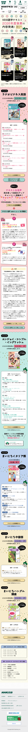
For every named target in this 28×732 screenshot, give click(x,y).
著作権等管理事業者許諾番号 (7, 705)
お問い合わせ (19, 705)
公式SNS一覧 (21, 696)
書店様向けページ (11, 696)
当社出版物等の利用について (7, 708)
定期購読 (22, 7)
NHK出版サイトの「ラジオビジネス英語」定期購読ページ (14, 284)
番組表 (14, 723)
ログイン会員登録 (20, 4)
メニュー (25, 3)
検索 (15, 3)
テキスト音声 (8, 234)
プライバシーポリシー (12, 700)
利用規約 (3, 700)
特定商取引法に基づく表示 (7, 703)
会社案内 (3, 696)
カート (9, 3)
